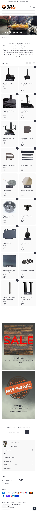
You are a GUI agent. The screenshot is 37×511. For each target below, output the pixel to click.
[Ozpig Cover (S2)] (10, 79)
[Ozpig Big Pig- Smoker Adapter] (10, 107)
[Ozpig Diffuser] (10, 185)
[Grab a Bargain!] (18, 340)
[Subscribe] (27, 432)
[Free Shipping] (18, 388)
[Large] (27, 63)
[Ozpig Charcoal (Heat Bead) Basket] (10, 212)
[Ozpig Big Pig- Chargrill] (10, 160)
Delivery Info (22, 502)
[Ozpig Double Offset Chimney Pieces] (27, 293)
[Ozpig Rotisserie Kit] (10, 133)
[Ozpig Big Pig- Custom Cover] (27, 80)
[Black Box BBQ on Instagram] (22, 480)
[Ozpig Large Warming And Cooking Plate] (10, 266)
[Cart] (29, 7)
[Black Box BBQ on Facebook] (20, 480)
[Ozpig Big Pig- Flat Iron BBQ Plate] (27, 134)
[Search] (34, 12)
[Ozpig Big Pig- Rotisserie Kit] (27, 107)
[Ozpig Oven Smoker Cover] (27, 239)
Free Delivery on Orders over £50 (18, 1)
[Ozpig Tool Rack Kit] (27, 160)
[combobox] (18, 12)
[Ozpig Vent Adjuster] (27, 211)
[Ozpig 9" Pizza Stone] (27, 185)
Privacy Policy (16, 504)
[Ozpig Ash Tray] (10, 238)
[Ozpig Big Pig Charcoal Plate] (27, 266)
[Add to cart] (35, 67)
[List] (33, 63)
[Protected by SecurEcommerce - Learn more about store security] (34, 508)
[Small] (30, 63)
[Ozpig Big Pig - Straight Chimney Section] (10, 293)
